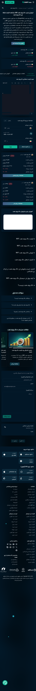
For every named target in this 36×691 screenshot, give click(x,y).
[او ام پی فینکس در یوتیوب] (13, 544)
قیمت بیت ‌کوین (30, 516)
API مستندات (14, 497)
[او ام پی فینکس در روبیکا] (10, 547)
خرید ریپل (14, 524)
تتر (5, 120)
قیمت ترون (32, 535)
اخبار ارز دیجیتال (31, 549)
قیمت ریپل (32, 524)
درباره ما (15, 489)
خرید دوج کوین (13, 532)
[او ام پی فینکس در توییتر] (16, 547)
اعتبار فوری (32, 502)
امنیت (15, 494)
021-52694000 (14, 560)
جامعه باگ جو (14, 500)
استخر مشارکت (31, 492)
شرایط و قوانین (13, 508)
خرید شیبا (14, 527)
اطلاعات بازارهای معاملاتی (18, 73)
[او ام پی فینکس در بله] (7, 547)
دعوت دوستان (31, 494)
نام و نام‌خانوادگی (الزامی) (27, 377)
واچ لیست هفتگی (30, 559)
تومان (9, 120)
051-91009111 (14, 564)
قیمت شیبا (32, 527)
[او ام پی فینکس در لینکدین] (10, 544)
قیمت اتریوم (31, 522)
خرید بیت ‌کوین (13, 516)
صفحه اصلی (30, 8)
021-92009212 (14, 562)
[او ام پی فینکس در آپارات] (16, 544)
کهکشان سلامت (31, 508)
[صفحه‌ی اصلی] (26, 2)
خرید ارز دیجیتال (22, 8)
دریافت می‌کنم (29, 138)
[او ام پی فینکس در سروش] (16, 550)
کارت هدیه (32, 497)
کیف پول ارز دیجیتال (12, 505)
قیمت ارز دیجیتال (30, 514)
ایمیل (31, 383)
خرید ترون (14, 535)
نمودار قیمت (30, 73)
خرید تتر (15, 519)
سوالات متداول (31, 543)
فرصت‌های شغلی (13, 510)
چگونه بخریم (31, 562)
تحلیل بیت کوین (30, 554)
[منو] (33, 2)
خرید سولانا (14, 530)
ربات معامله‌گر (31, 489)
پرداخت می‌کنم (29, 125)
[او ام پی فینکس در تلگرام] (7, 544)
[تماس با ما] (3, 2)
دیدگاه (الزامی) (29, 390)
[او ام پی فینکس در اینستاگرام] (13, 547)
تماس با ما (14, 492)
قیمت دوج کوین (31, 532)
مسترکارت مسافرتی (30, 500)
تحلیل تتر (32, 557)
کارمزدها (15, 502)
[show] (2, 8)
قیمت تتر (32, 519)
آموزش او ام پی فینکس (29, 551)
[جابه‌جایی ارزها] (31, 133)
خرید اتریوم (14, 522)
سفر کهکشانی (31, 505)
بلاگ (34, 546)
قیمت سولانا (32, 530)
